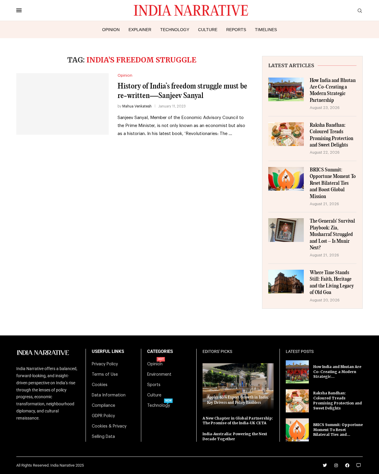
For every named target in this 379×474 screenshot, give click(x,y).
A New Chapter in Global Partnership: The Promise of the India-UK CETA (238, 420)
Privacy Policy (105, 364)
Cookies (99, 385)
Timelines (266, 29)
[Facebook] (347, 465)
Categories (160, 351)
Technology (174, 29)
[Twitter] (325, 465)
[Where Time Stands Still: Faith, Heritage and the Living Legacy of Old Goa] (286, 281)
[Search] (360, 11)
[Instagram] (336, 465)
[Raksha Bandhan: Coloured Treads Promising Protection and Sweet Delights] (286, 134)
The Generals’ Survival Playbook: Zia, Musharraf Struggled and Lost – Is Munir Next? (332, 234)
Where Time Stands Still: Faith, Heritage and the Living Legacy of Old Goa (332, 282)
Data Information (109, 395)
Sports (153, 385)
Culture (207, 29)
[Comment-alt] (358, 465)
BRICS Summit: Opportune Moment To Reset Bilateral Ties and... (338, 429)
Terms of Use (105, 374)
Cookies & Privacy (109, 426)
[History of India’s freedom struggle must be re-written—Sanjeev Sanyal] (62, 104)
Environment (159, 374)
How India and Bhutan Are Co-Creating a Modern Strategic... (337, 371)
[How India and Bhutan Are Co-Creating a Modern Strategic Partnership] (286, 89)
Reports (236, 29)
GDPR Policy (103, 416)
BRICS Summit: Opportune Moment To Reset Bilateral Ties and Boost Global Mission (333, 183)
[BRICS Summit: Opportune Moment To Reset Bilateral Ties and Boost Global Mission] (286, 179)
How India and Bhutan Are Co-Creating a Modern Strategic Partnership (333, 90)
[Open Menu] (19, 10)
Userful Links (108, 351)
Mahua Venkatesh (137, 106)
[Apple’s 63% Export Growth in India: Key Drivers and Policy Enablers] (238, 386)
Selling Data (103, 437)
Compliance (103, 406)
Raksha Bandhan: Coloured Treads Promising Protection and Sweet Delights (331, 135)
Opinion (111, 29)
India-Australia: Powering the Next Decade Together (235, 436)
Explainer (140, 29)
